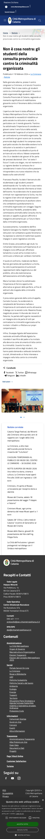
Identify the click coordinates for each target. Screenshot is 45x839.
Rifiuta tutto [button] (22, 830)
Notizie (15, 32)
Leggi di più (20, 814)
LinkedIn (22, 375)
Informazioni (12, 715)
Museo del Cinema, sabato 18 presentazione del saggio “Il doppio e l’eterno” (21, 500)
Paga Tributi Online (15, 756)
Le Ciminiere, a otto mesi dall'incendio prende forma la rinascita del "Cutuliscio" (19, 448)
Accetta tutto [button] (22, 824)
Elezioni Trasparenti (18, 655)
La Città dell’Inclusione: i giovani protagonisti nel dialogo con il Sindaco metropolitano (20, 545)
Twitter (21, 372)
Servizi (9, 665)
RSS (4, 790)
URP (11, 677)
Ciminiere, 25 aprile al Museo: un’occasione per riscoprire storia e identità (22, 488)
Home (5, 32)
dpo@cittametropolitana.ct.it (19, 629)
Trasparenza (12, 736)
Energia (13, 692)
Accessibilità (7, 793)
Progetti (13, 751)
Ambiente (14, 686)
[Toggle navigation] (5, 20)
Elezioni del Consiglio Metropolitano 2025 (25, 659)
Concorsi (13, 725)
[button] (17, 817)
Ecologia (13, 689)
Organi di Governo (17, 649)
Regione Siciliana (11, 2)
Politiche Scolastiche (18, 680)
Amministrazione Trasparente (22, 739)
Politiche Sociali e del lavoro (21, 683)
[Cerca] (39, 20)
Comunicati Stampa (18, 719)
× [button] (43, 800)
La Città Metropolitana (19, 646)
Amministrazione (14, 643)
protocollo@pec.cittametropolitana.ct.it (23, 621)
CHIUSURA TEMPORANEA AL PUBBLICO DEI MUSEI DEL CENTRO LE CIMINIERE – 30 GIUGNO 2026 (22, 460)
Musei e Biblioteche (18, 674)
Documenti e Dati (17, 748)
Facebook (10, 372)
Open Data (14, 745)
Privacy (5, 796)
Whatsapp (32, 372)
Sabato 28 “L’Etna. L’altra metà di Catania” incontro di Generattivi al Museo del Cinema (21, 522)
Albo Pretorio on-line (18, 742)
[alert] (22, 818)
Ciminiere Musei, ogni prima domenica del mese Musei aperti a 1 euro (22, 511)
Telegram (11, 375)
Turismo (10, 766)
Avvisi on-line (15, 722)
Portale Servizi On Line (19, 668)
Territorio (13, 698)
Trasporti (13, 695)
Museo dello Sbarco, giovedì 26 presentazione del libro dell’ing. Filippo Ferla (20, 534)
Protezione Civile (17, 711)
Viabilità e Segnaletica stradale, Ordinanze (23, 707)
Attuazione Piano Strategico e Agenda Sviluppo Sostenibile (22, 702)
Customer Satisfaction (16, 761)
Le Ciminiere (35, 74)
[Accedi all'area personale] (6, 6)
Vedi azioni (6, 381)
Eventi (12, 728)
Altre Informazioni (17, 731)
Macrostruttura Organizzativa (22, 652)
